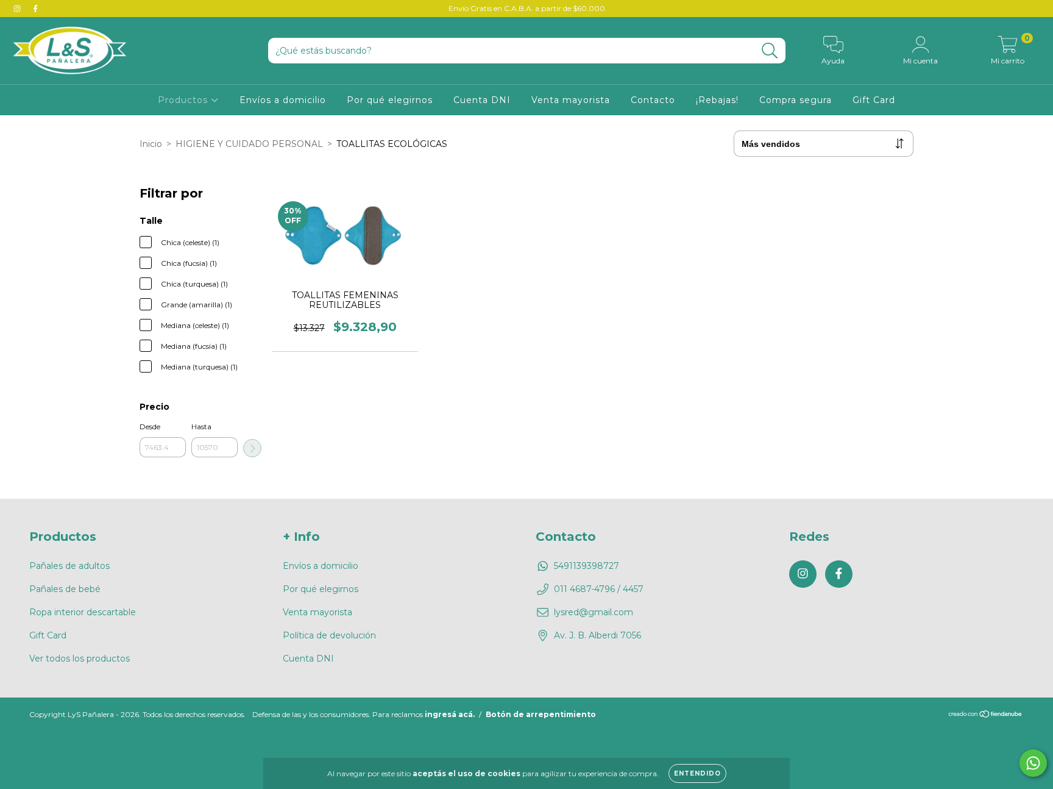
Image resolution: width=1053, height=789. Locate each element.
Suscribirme (526, 249)
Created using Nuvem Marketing (526, 291)
